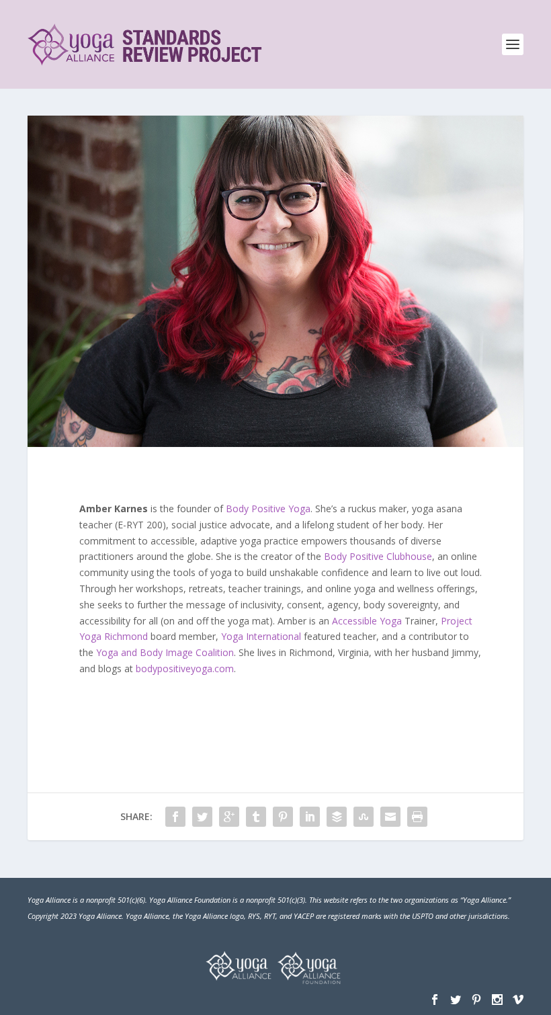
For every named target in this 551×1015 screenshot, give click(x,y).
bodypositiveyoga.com (185, 668)
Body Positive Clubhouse (378, 556)
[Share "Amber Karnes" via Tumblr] (256, 816)
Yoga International (261, 636)
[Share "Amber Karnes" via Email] (390, 816)
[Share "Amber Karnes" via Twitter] (202, 816)
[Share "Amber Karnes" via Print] (417, 816)
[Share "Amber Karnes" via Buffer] (336, 816)
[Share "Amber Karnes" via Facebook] (175, 816)
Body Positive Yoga (268, 508)
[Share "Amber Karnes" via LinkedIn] (309, 816)
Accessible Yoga (367, 620)
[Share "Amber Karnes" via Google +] (229, 816)
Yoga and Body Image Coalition (165, 652)
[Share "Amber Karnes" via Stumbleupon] (363, 816)
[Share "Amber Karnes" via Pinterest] (282, 816)
